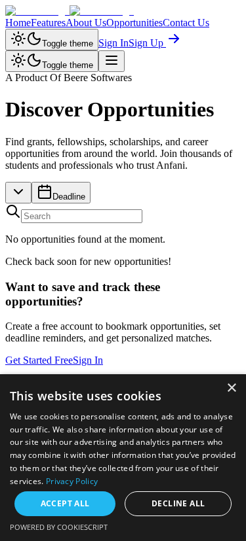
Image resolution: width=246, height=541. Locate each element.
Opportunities (134, 22)
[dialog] (123, 457)
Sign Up (147, 42)
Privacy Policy (72, 481)
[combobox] (18, 192)
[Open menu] (111, 61)
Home (18, 22)
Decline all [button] (178, 503)
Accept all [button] (65, 503)
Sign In (113, 42)
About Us (86, 22)
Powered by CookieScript (59, 527)
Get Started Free (39, 360)
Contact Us (186, 22)
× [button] (231, 388)
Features (48, 22)
